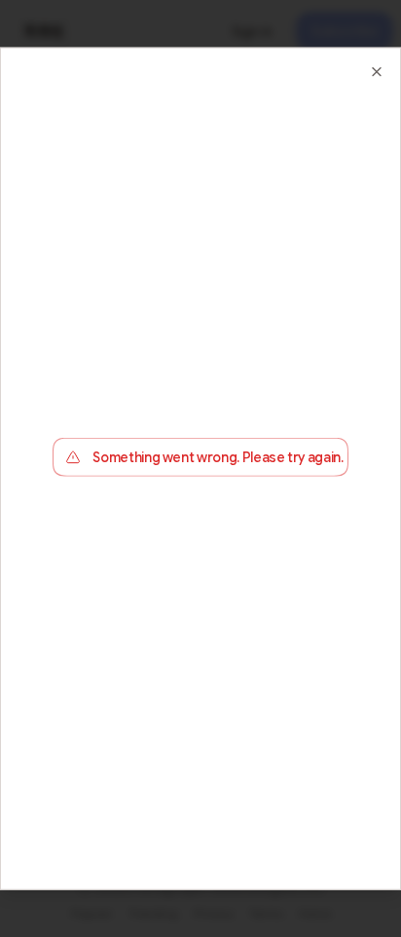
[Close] (376, 71)
